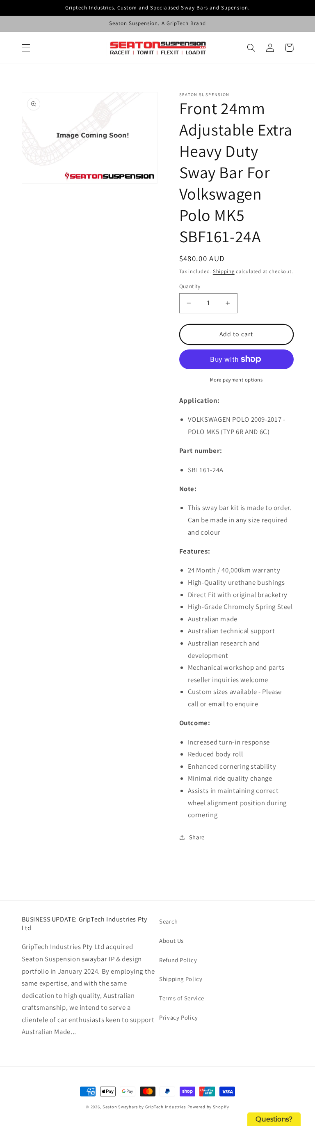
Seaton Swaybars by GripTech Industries (144, 1107)
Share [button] (197, 837)
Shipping (224, 271)
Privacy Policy (178, 1017)
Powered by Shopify (208, 1107)
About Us (171, 940)
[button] (25, 47)
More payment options (236, 379)
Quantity (190, 286)
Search (168, 921)
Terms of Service (181, 998)
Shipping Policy (180, 979)
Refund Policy (178, 960)
